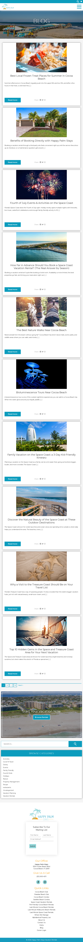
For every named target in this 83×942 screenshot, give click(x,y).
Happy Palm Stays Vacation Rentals (44, 940)
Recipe (5, 785)
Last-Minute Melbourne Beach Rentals (41, 910)
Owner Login (41, 930)
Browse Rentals (41, 717)
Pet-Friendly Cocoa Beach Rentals (41, 905)
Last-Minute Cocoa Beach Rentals (41, 907)
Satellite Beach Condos (41, 899)
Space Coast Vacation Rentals (41, 902)
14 (15, 685)
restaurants (7, 787)
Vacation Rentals (9, 796)
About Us (41, 920)
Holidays (6, 776)
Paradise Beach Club (41, 894)
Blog (41, 928)
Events (5, 767)
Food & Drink (7, 773)
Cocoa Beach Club (41, 892)
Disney (5, 765)
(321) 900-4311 (41, 876)
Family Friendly (8, 770)
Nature (5, 779)
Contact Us (41, 922)
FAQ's (41, 925)
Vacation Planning (9, 793)
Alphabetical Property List (41, 917)
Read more (12, 100)
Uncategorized (8, 790)
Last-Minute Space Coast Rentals (41, 912)
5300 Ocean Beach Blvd (41, 866)
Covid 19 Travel (8, 762)
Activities (6, 759)
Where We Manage (41, 915)
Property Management (11, 782)
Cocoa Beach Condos (41, 897)
